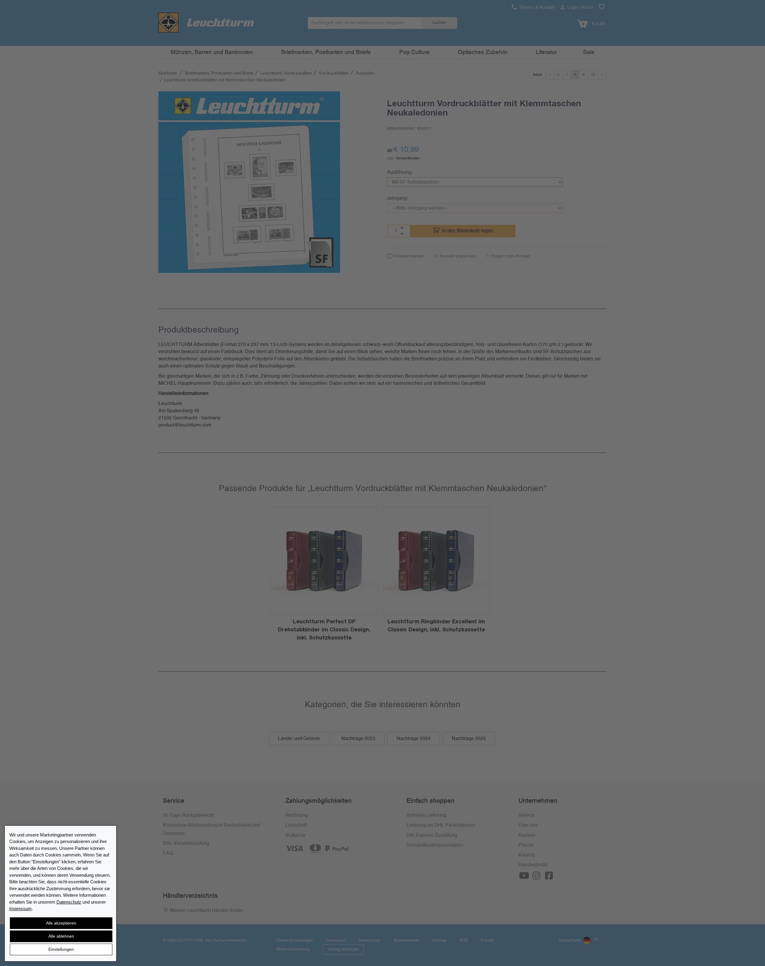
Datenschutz (68, 902)
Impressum (20, 908)
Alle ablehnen (61, 936)
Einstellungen (61, 949)
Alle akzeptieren (61, 923)
